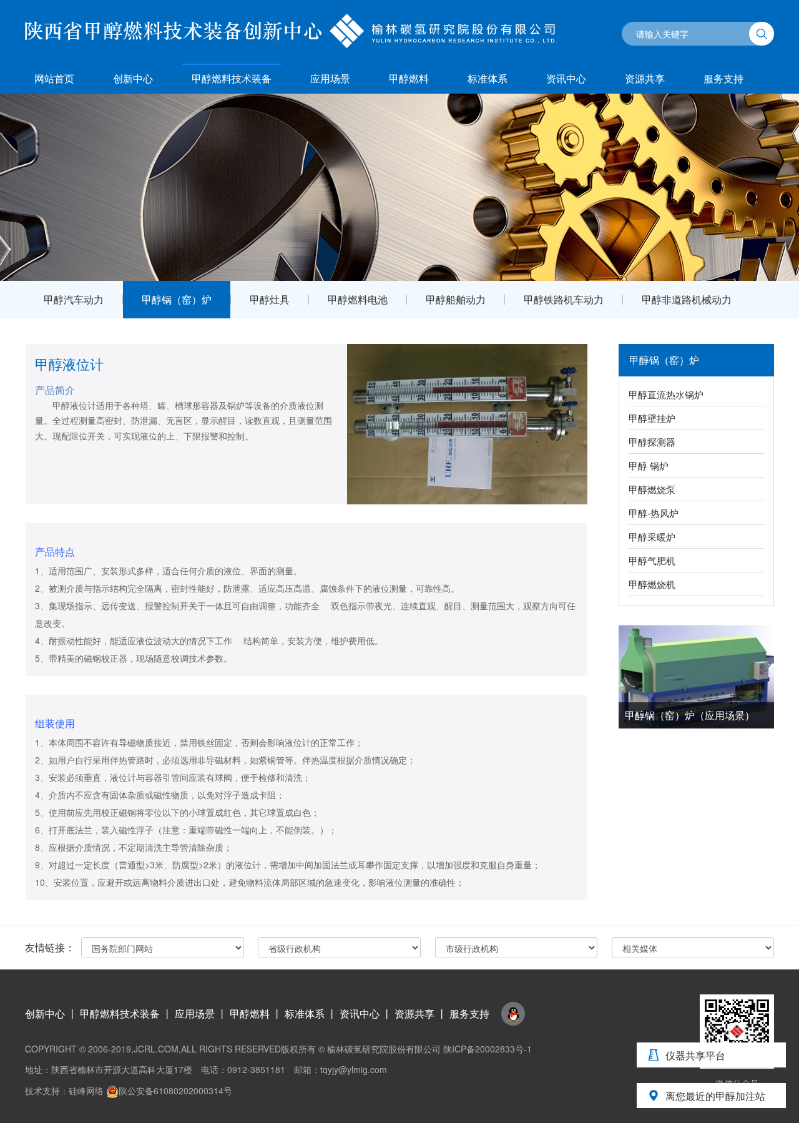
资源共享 (645, 78)
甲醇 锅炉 (649, 465)
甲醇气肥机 (652, 560)
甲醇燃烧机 (652, 584)
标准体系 (487, 78)
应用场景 (330, 78)
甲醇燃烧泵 (652, 489)
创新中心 (133, 78)
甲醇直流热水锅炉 (666, 394)
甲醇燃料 (409, 78)
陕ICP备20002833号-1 (487, 1048)
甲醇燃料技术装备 (232, 78)
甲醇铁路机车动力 (564, 299)
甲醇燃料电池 (358, 299)
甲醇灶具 (270, 299)
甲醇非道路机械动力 (687, 299)
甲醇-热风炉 (654, 512)
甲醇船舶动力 (456, 299)
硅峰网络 (86, 1090)
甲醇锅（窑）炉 (177, 299)
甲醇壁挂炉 (652, 417)
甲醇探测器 (652, 441)
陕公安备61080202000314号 (175, 1090)
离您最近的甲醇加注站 (715, 1096)
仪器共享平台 (695, 1055)
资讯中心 (566, 78)
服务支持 (723, 78)
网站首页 (54, 78)
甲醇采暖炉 (652, 536)
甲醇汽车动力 (74, 299)
